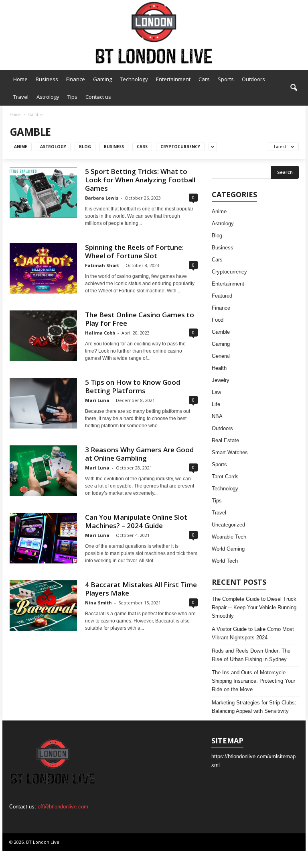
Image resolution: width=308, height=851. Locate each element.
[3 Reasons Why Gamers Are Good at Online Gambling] (43, 470)
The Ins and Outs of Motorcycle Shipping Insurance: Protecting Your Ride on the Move (253, 680)
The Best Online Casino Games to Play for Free (139, 319)
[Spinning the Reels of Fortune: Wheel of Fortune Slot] (43, 268)
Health (219, 368)
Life (216, 404)
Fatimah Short (102, 265)
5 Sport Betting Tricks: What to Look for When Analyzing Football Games (140, 180)
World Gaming (228, 549)
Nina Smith (98, 603)
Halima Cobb (100, 333)
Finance (75, 79)
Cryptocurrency (180, 146)
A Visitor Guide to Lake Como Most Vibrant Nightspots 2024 (253, 633)
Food (217, 320)
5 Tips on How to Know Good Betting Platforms (132, 386)
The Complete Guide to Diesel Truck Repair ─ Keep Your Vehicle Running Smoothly (254, 607)
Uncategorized (228, 525)
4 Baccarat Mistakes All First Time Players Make (141, 589)
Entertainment (173, 79)
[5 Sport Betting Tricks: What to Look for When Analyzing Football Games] (43, 192)
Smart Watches (230, 452)
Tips (72, 96)
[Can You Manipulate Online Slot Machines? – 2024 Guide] (43, 538)
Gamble (221, 332)
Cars (204, 79)
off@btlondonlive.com (63, 807)
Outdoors (253, 79)
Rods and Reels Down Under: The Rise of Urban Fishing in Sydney (251, 655)
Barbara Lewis (101, 198)
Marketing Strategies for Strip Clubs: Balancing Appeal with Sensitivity (254, 707)
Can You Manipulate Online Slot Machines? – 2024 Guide (136, 521)
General (221, 356)
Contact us (98, 96)
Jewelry (220, 380)
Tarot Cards (225, 476)
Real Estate (225, 440)
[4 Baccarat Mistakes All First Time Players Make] (43, 605)
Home (20, 79)
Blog (85, 146)
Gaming (102, 79)
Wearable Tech (229, 537)
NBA (217, 416)
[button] (293, 88)
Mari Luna (97, 400)
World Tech (225, 561)
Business (47, 79)
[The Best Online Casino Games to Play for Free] (43, 335)
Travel (20, 96)
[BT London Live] (154, 33)
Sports (226, 79)
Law (216, 392)
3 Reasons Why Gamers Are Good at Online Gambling (139, 454)
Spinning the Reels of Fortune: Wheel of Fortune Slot (134, 251)
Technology (134, 79)
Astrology (47, 96)
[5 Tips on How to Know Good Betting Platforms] (43, 403)
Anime (20, 146)
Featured (222, 296)
